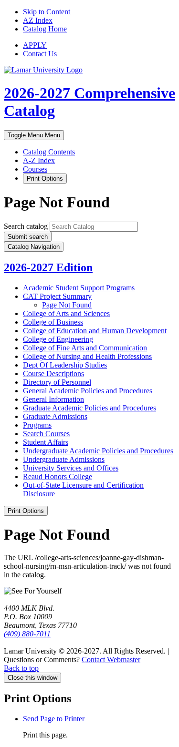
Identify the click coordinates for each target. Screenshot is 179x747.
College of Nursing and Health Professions (87, 356)
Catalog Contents (49, 152)
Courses (35, 169)
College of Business (53, 322)
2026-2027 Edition (48, 267)
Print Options (45, 178)
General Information (53, 399)
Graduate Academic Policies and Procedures (89, 408)
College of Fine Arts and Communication (85, 348)
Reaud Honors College (57, 476)
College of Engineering (58, 339)
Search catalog (26, 226)
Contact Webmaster (111, 659)
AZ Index (38, 20)
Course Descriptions (53, 373)
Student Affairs (45, 442)
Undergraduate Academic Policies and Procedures (98, 451)
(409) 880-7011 (27, 634)
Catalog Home (45, 29)
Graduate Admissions (55, 416)
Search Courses (46, 434)
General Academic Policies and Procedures (87, 391)
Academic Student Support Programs (79, 288)
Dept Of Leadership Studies (65, 365)
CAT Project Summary (57, 296)
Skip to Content (46, 12)
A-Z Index (39, 160)
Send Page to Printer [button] (53, 719)
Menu (34, 135)
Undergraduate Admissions (64, 459)
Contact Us (40, 54)
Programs (37, 425)
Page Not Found (67, 305)
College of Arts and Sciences (66, 313)
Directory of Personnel (57, 382)
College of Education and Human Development (95, 331)
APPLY (35, 45)
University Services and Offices (70, 468)
